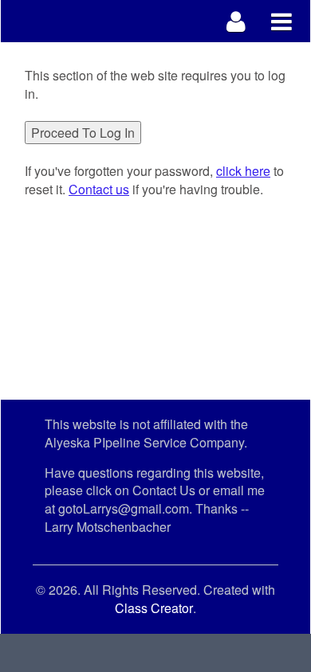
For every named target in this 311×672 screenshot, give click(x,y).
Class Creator (154, 608)
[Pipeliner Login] (236, 21)
